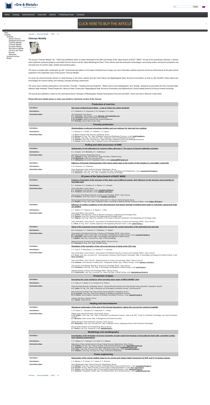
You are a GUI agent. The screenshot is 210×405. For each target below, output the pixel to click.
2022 (53, 34)
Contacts (80, 15)
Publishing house (66, 15)
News (7, 15)
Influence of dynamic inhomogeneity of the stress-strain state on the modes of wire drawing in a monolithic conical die (120, 163)
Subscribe (42, 15)
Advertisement (28, 15)
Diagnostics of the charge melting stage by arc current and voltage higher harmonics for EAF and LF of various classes (120, 358)
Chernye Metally (42, 34)
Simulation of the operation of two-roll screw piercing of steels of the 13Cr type (103, 246)
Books (9, 58)
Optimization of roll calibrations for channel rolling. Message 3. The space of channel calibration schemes (114, 148)
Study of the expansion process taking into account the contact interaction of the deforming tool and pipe (115, 227)
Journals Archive (13, 56)
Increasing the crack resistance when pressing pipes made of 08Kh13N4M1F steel (105, 280)
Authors (52, 15)
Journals (31, 34)
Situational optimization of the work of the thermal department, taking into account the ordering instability (114, 307)
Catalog (15, 15)
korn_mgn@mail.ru (137, 367)
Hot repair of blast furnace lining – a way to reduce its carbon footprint (100, 108)
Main (6, 33)
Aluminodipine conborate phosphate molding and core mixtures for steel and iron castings (109, 128)
